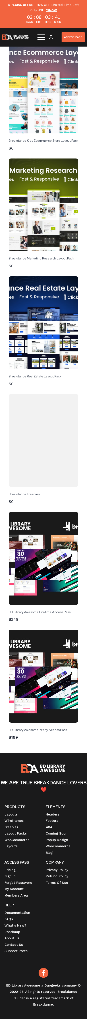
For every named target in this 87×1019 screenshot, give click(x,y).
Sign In (10, 876)
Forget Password (18, 883)
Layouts (11, 814)
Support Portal (16, 951)
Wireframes (14, 821)
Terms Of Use (57, 883)
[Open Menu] (41, 37)
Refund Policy (57, 876)
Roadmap (12, 932)
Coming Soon (56, 833)
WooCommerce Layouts (16, 843)
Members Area (16, 895)
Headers (52, 814)
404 (49, 827)
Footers (52, 821)
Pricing (10, 870)
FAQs (8, 919)
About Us (11, 938)
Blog (49, 853)
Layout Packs (15, 833)
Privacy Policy (57, 870)
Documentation (17, 913)
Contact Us (13, 945)
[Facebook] (43, 973)
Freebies (11, 827)
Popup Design (57, 840)
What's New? (15, 925)
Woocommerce (58, 846)
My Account (14, 889)
